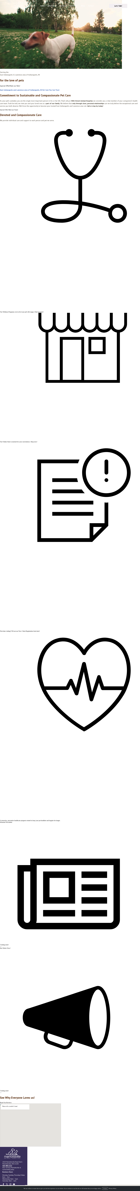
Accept (105, 1188)
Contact (91, 6)
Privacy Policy (112, 1188)
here (38, 631)
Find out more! (39, 312)
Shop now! (34, 442)
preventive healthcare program (17, 820)
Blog (83, 6)
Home (42, 6)
